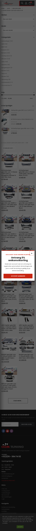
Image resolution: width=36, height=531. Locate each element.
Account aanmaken (18, 276)
